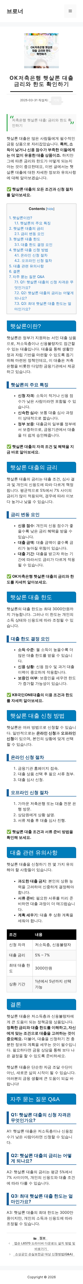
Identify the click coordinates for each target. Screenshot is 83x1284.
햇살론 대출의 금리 (26, 228)
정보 (42, 1238)
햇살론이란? (20, 218)
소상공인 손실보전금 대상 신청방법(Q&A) (44, 1254)
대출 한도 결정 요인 (33, 244)
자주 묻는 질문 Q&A (26, 276)
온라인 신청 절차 (31, 255)
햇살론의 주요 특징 (32, 223)
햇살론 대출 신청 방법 (28, 250)
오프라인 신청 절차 (33, 260)
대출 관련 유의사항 (26, 266)
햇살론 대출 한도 (24, 239)
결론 (14, 271)
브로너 (15, 11)
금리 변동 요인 (29, 233)
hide (50, 209)
